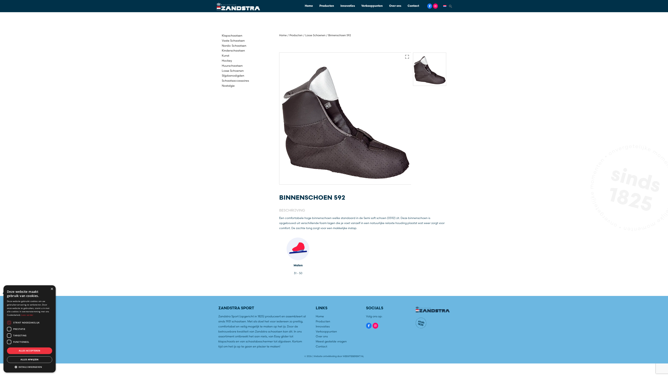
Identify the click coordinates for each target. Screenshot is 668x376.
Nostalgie (228, 85)
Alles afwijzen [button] (30, 359)
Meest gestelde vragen (331, 341)
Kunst (225, 55)
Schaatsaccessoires (235, 80)
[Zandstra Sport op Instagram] (435, 6)
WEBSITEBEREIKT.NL (353, 356)
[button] (450, 5)
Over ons (395, 6)
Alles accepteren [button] (29, 350)
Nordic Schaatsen (234, 45)
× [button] (51, 289)
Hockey (227, 60)
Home (309, 6)
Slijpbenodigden (233, 75)
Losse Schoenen (233, 70)
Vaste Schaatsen (233, 40)
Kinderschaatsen (233, 50)
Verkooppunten (372, 6)
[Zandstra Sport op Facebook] (429, 6)
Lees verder (27, 315)
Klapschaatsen (232, 35)
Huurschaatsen (232, 65)
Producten (326, 6)
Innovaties (347, 6)
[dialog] (29, 329)
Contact (413, 6)
